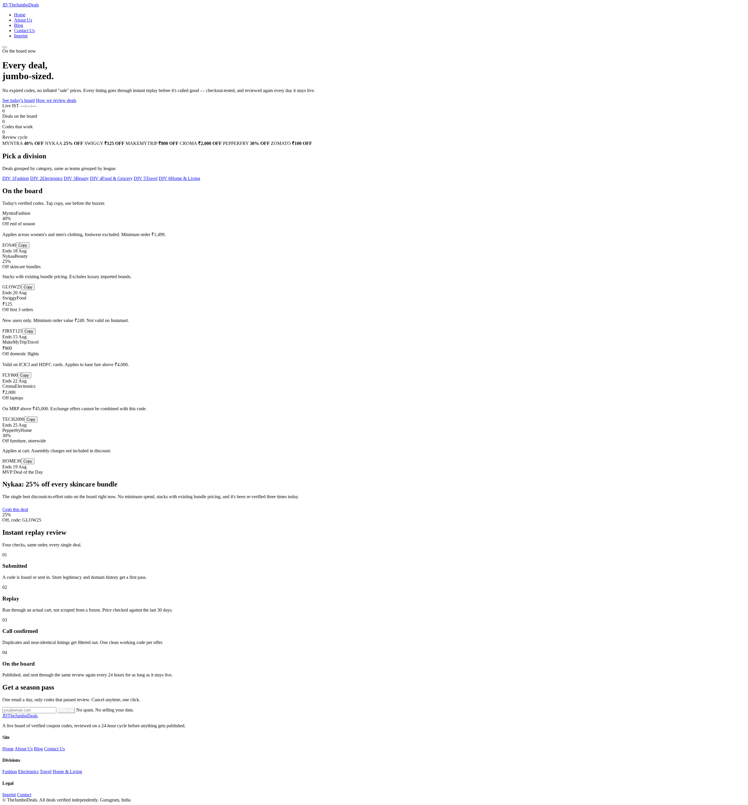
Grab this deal (15, 509)
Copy (22, 245)
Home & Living (67, 771)
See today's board (18, 100)
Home (19, 14)
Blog (18, 25)
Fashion (9, 771)
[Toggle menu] (4, 47)
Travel (45, 771)
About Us (23, 20)
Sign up (66, 710)
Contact (24, 794)
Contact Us (24, 30)
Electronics (28, 771)
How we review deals (56, 100)
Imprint (20, 35)
